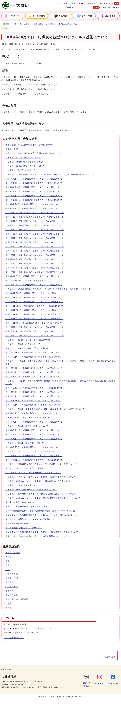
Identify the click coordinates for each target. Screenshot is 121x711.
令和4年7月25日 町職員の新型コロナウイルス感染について (33, 430)
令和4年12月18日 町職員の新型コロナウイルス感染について (34, 242)
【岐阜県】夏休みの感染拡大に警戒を (23, 158)
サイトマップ (71, 3)
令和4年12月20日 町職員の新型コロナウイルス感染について (34, 238)
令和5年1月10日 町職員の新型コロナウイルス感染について (33, 196)
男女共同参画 (11, 574)
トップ (14, 24)
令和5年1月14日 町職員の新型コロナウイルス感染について (33, 183)
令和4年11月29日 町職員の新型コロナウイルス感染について (34, 293)
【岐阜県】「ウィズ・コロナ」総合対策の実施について (31, 451)
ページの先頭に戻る (107, 657)
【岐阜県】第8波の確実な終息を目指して (24, 166)
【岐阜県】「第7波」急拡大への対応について (26, 426)
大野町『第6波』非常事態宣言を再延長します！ (27, 468)
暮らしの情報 (25, 24)
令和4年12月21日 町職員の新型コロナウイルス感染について (34, 234)
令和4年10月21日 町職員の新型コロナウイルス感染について (34, 336)
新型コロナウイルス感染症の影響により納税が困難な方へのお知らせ (37, 536)
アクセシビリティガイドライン (16, 669)
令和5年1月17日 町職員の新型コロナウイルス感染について (33, 179)
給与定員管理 (11, 578)
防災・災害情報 (12, 553)
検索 (97, 7)
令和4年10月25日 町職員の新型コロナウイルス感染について (34, 331)
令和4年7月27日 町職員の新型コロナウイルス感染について (33, 422)
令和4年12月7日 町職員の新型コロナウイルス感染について (33, 276)
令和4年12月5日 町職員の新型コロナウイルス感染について (33, 285)
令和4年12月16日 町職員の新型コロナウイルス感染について (34, 251)
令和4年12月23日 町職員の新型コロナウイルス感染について (34, 230)
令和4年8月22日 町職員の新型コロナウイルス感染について (33, 372)
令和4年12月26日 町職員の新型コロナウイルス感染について (34, 221)
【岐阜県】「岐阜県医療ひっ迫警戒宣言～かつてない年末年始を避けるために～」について (48, 289)
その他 (8, 608)
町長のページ (11, 587)
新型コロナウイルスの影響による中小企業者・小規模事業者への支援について (41, 532)
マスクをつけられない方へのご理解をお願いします (29, 348)
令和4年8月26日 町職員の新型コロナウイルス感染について (33, 368)
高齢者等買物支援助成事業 (17, 524)
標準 (111, 3)
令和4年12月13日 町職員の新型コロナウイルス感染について (34, 264)
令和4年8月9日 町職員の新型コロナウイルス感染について (33, 401)
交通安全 (9, 565)
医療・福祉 (38, 24)
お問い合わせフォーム (14, 638)
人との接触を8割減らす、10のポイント (23, 528)
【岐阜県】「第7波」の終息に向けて (22, 344)
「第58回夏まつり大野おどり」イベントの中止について (31, 418)
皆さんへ (78, 24)
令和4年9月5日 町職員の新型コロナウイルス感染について (33, 357)
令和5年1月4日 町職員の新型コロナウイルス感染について (33, 204)
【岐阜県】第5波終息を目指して (20, 485)
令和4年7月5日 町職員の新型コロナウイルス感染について (33, 447)
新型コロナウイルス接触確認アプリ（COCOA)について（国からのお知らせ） (42, 515)
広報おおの (10, 591)
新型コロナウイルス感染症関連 (58, 24)
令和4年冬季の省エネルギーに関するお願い (25, 281)
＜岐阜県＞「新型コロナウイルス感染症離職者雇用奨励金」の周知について (40, 494)
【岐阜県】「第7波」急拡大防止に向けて (24, 443)
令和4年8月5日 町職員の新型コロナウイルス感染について (33, 413)
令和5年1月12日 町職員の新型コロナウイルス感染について (33, 191)
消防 (7, 570)
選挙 (7, 561)
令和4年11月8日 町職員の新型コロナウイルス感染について (33, 323)
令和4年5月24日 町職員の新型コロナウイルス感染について (33, 456)
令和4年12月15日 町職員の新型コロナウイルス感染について (34, 255)
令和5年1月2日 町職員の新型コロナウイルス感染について (33, 208)
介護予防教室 (11, 149)
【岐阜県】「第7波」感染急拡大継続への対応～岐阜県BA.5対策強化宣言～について (44, 409)
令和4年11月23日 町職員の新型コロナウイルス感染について (34, 306)
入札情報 (9, 557)
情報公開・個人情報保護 (16, 599)
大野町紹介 (10, 582)
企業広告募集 (11, 595)
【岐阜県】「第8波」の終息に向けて (22, 170)
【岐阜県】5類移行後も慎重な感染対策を (24, 162)
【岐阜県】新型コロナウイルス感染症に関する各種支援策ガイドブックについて (42, 498)
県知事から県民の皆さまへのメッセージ (24, 502)
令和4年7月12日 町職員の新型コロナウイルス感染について (33, 439)
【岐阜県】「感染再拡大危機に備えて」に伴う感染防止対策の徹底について (40, 464)
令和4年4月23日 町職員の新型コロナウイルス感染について (33, 460)
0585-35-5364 (16, 629)
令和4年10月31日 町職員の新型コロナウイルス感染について (34, 327)
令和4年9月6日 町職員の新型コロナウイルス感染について (33, 353)
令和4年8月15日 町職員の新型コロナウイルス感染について (33, 388)
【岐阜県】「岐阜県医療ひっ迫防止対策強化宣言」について (33, 225)
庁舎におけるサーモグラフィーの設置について (27, 507)
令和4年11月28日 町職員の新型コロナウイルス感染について (34, 297)
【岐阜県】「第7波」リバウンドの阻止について (27, 340)
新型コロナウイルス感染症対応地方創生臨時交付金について (33, 153)
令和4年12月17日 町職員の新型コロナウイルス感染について (34, 247)
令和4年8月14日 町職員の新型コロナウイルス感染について (33, 392)
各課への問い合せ (88, 3)
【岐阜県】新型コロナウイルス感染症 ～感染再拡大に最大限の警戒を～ (39, 481)
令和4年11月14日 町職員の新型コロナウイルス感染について (34, 314)
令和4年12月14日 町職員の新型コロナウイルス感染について (34, 259)
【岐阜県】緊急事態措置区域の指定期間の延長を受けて (31, 490)
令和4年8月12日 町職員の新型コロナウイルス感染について (33, 396)
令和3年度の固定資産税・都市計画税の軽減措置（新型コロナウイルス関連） (41, 511)
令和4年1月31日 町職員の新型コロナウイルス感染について (33, 473)
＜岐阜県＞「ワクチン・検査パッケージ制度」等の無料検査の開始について (40, 477)
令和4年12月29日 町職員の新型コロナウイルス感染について (34, 213)
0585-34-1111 (17, 684)
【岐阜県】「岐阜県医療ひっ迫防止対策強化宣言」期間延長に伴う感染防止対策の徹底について (50, 175)
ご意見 (8, 604)
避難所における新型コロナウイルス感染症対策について (31, 519)
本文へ (59, 3)
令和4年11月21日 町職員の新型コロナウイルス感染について (34, 302)
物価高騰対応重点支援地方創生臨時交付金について (29, 145)
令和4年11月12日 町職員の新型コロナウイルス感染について (34, 319)
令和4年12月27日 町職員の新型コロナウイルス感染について (34, 217)
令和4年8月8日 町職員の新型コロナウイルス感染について (33, 405)
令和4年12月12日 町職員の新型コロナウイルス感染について (34, 268)
